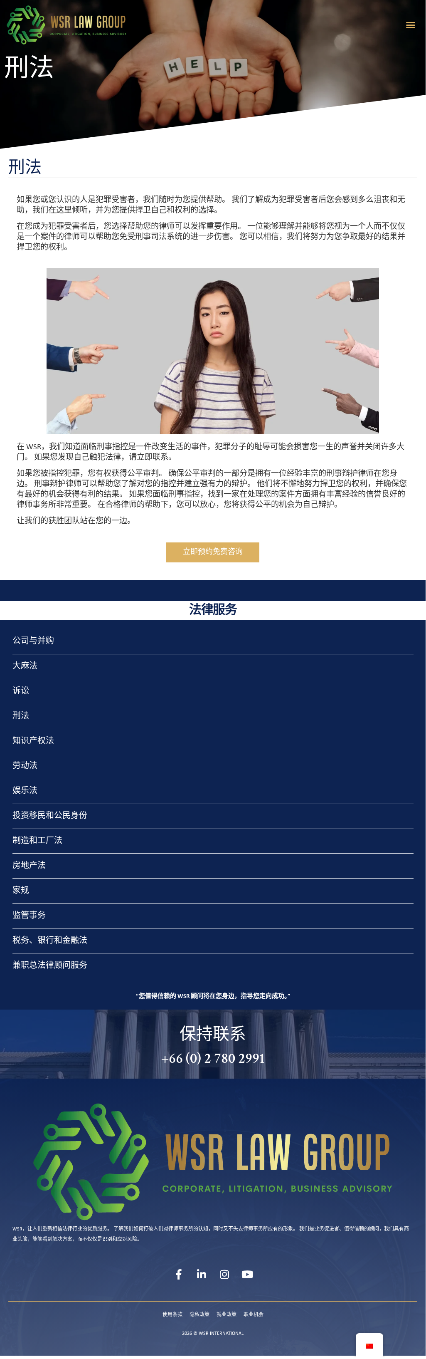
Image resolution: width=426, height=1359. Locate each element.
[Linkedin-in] (201, 1274)
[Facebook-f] (178, 1274)
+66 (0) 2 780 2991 (213, 1058)
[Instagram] (224, 1274)
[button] (410, 24)
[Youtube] (247, 1274)
